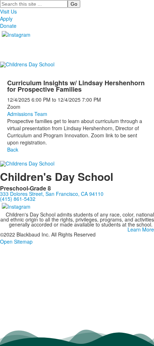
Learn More (140, 229)
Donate (8, 25)
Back (12, 149)
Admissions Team (27, 113)
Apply (6, 18)
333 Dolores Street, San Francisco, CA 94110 (52, 193)
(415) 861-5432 (17, 198)
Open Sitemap (16, 241)
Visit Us (8, 11)
